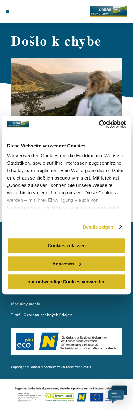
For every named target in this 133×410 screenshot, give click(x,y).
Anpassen (63, 263)
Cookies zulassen (67, 245)
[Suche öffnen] (26, 11)
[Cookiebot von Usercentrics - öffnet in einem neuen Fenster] (99, 124)
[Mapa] (17, 11)
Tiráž (15, 314)
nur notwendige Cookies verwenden (66, 281)
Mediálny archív (25, 304)
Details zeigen (98, 227)
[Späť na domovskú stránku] (108, 11)
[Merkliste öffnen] (22, 11)
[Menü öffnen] (7, 11)
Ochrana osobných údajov (48, 314)
